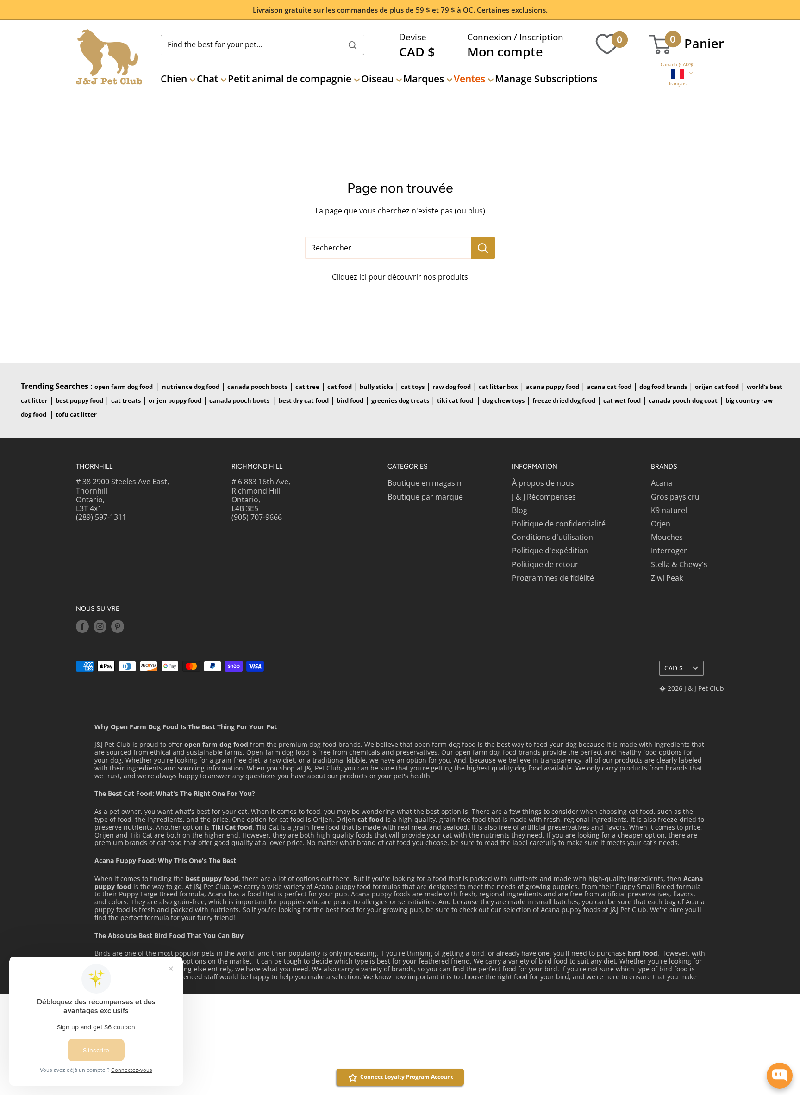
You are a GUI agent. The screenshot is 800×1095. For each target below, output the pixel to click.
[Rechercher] (352, 45)
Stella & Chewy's (679, 564)
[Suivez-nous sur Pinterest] (117, 626)
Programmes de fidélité (553, 578)
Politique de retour (545, 564)
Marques (423, 78)
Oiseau (377, 78)
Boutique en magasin (425, 483)
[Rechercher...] (483, 248)
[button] (677, 64)
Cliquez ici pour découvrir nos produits (400, 277)
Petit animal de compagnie (289, 78)
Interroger (669, 550)
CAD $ (673, 667)
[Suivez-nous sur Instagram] (100, 626)
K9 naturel (669, 510)
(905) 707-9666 (256, 517)
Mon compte (505, 51)
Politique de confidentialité (559, 524)
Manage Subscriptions (546, 78)
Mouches (667, 537)
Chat (207, 78)
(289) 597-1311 (101, 517)
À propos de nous (543, 483)
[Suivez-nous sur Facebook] (82, 626)
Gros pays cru (675, 497)
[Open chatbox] (780, 1076)
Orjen (660, 524)
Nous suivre (97, 609)
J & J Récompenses (544, 497)
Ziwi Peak (667, 578)
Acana (661, 483)
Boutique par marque (425, 497)
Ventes (469, 78)
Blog (519, 510)
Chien (174, 78)
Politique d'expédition (550, 550)
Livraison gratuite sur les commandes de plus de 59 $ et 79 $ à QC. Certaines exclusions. (400, 9)
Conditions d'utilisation (552, 537)
